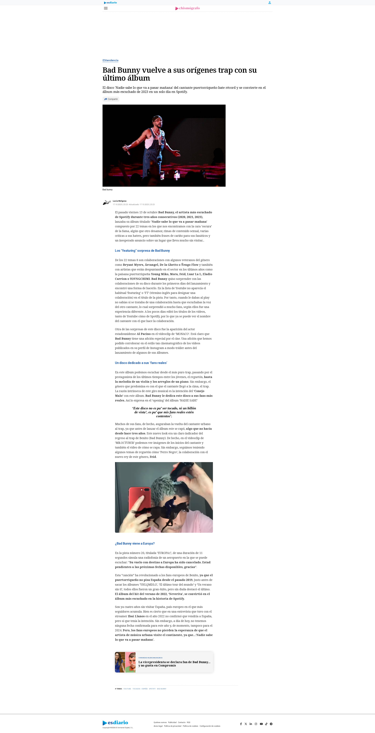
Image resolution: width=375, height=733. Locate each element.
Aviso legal (158, 726)
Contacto (181, 722)
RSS (188, 722)
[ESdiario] (110, 3)
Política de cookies (190, 726)
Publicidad (172, 722)
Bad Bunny (161, 689)
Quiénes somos (160, 722)
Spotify (152, 689)
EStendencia (110, 60)
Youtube (127, 689)
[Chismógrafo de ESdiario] (187, 8)
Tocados (136, 689)
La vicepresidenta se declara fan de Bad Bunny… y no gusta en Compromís (174, 663)
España (145, 689)
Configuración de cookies (210, 726)
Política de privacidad (172, 726)
